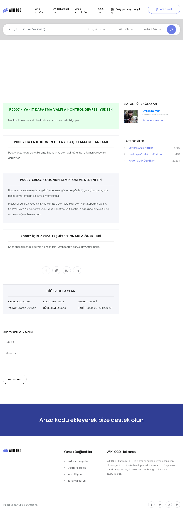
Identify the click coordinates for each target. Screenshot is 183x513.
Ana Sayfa (39, 10)
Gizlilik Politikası (77, 468)
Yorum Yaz (14, 379)
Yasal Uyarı (75, 474)
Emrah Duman (151, 111)
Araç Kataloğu (81, 10)
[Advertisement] (93, 72)
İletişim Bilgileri (77, 480)
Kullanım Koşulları (78, 461)
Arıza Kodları (61, 9)
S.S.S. (101, 9)
